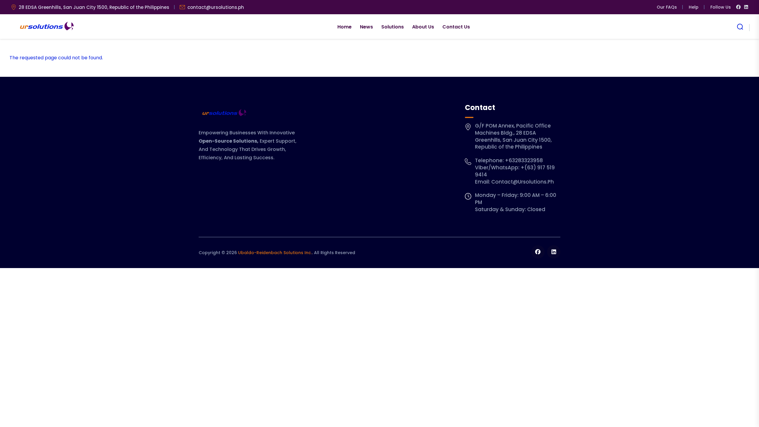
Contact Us (456, 26)
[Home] (46, 27)
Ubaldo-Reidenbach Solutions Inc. (275, 253)
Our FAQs (667, 7)
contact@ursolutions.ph (215, 7)
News (366, 26)
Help (694, 7)
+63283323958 (524, 160)
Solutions (392, 26)
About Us (423, 26)
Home (344, 26)
